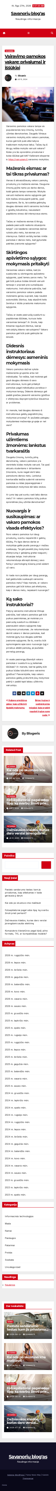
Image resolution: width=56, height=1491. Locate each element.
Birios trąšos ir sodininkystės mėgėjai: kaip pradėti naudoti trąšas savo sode (39, 707)
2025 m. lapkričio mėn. (17, 1020)
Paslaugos (10, 1238)
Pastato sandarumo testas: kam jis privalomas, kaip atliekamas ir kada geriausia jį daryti (23, 892)
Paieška (9, 855)
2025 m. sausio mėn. (16, 1086)
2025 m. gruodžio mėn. (17, 1013)
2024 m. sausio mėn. (16, 1173)
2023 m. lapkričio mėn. (17, 1187)
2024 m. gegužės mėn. (17, 1144)
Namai (8, 1230)
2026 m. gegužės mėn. (17, 977)
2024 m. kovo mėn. (15, 1158)
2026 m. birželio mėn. (16, 969)
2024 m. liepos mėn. (15, 1129)
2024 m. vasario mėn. (16, 1165)
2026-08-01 (15, 1396)
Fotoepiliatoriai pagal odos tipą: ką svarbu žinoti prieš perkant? (28, 803)
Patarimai (10, 51)
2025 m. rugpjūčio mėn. (17, 1042)
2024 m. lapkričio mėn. (17, 1100)
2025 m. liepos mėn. (15, 1049)
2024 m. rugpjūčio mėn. (17, 1122)
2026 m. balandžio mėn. (17, 984)
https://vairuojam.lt (18, 159)
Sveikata (9, 1259)
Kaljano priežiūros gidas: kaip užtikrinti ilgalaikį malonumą (16, 704)
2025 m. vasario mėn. (16, 1078)
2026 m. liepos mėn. (15, 962)
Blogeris (22, 75)
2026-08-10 (15, 1365)
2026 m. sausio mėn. (16, 1006)
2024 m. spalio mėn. (15, 1107)
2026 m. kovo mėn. (15, 991)
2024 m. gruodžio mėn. (17, 1093)
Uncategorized (12, 1267)
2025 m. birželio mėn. (16, 1056)
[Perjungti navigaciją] (28, 33)
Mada (8, 1223)
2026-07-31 (15, 1428)
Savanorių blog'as (28, 13)
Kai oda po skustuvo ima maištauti (26, 771)
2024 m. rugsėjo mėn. (16, 1115)
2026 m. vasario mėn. (16, 998)
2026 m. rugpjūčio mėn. (17, 955)
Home (4, 1485)
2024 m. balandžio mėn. (17, 1151)
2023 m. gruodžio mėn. (17, 1180)
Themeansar (28, 1478)
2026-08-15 (15, 1334)
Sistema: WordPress (16, 1475)
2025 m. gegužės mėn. (17, 1064)
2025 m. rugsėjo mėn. (16, 1035)
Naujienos (10, 1285)
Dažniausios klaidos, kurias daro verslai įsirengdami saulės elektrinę (28, 833)
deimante (29, 778)
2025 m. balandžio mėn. (17, 1071)
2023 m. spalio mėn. (15, 1194)
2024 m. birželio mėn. (16, 1136)
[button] (52, 33)
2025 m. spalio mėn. (15, 1027)
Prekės (8, 1252)
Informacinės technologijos (19, 1216)
